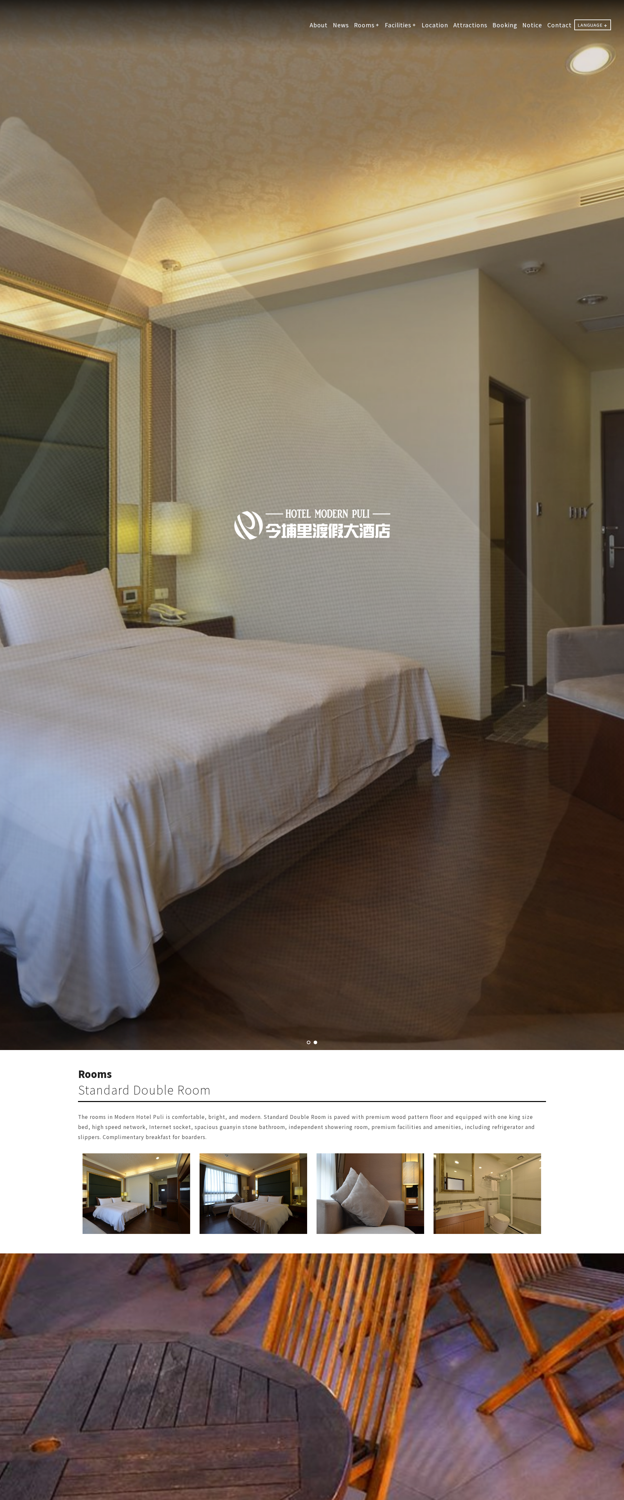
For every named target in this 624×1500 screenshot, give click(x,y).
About (319, 25)
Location (435, 25)
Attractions (470, 25)
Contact (559, 25)
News (341, 25)
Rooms (364, 25)
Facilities (398, 25)
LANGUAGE (590, 25)
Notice (532, 25)
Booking (504, 25)
